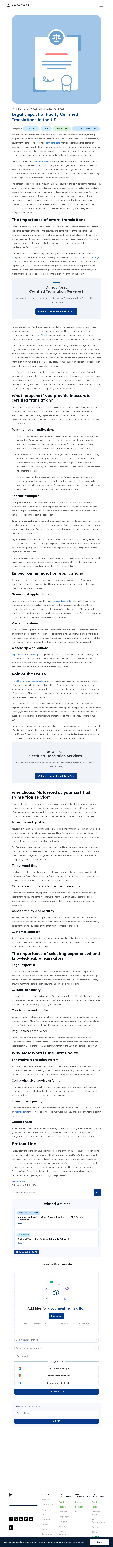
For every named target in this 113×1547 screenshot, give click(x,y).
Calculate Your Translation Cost (56, 311)
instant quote (21, 1112)
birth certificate (53, 143)
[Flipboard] (11, 1527)
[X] (16, 1519)
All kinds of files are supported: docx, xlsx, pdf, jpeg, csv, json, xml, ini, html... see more (56, 1323)
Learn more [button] (78, 1542)
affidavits (44, 335)
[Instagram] (26, 1519)
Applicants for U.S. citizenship (25, 654)
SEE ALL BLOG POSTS (26, 1252)
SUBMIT (56, 1421)
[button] (56, 1301)
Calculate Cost (56, 1391)
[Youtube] (31, 1519)
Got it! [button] (99, 1542)
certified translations (43, 161)
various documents (62, 601)
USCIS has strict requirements (29, 681)
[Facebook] (11, 1519)
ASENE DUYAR (18, 1181)
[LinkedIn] (21, 1519)
